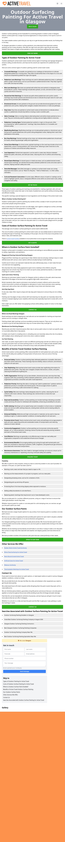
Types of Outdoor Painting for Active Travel (16, 681)
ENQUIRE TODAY (32, 457)
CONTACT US (32, 310)
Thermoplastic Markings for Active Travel (16, 569)
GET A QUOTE (32, 243)
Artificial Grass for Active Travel (13, 561)
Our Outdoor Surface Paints (11, 692)
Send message (24, 671)
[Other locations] (57, 3)
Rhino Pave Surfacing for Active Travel (15, 552)
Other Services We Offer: (10, 695)
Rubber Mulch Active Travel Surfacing (15, 548)
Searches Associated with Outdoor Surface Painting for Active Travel (23, 700)
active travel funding (13, 239)
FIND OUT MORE (32, 53)
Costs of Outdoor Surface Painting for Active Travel (18, 684)
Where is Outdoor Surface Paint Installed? (15, 687)
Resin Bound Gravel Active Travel (14, 556)
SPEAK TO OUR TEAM (32, 539)
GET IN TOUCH (32, 185)
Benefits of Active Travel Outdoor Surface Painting (18, 689)
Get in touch (32, 26)
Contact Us (6, 697)
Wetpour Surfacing (10, 565)
